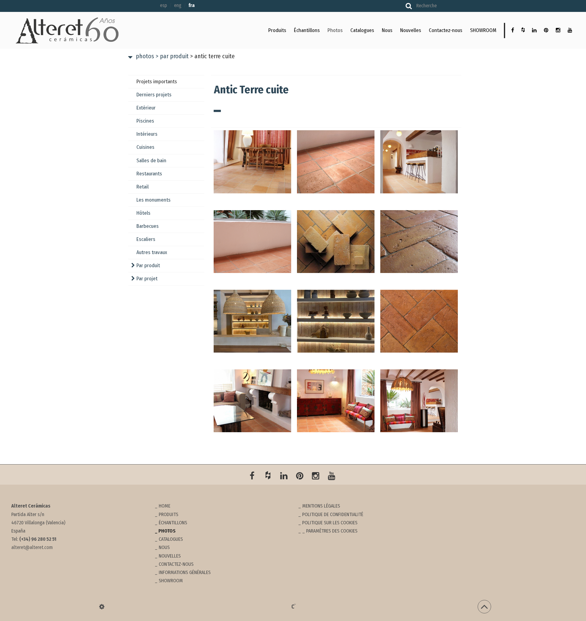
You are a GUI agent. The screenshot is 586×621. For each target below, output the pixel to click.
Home (164, 506)
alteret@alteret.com (32, 547)
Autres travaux (151, 252)
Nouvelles (410, 30)
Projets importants (156, 81)
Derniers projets (154, 95)
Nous (387, 30)
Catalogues (362, 30)
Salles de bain (151, 160)
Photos (335, 30)
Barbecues (147, 226)
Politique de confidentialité (332, 514)
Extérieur (146, 108)
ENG (177, 5)
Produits (277, 30)
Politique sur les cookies (329, 523)
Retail (142, 187)
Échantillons (307, 30)
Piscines (145, 121)
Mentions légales (321, 506)
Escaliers (145, 239)
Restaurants (149, 174)
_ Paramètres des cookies (329, 531)
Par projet (146, 278)
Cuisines (145, 147)
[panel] (102, 606)
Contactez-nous (445, 30)
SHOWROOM (483, 30)
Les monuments (153, 200)
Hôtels (143, 213)
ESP (163, 5)
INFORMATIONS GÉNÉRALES (185, 572)
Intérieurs (146, 134)
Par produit (172, 56)
